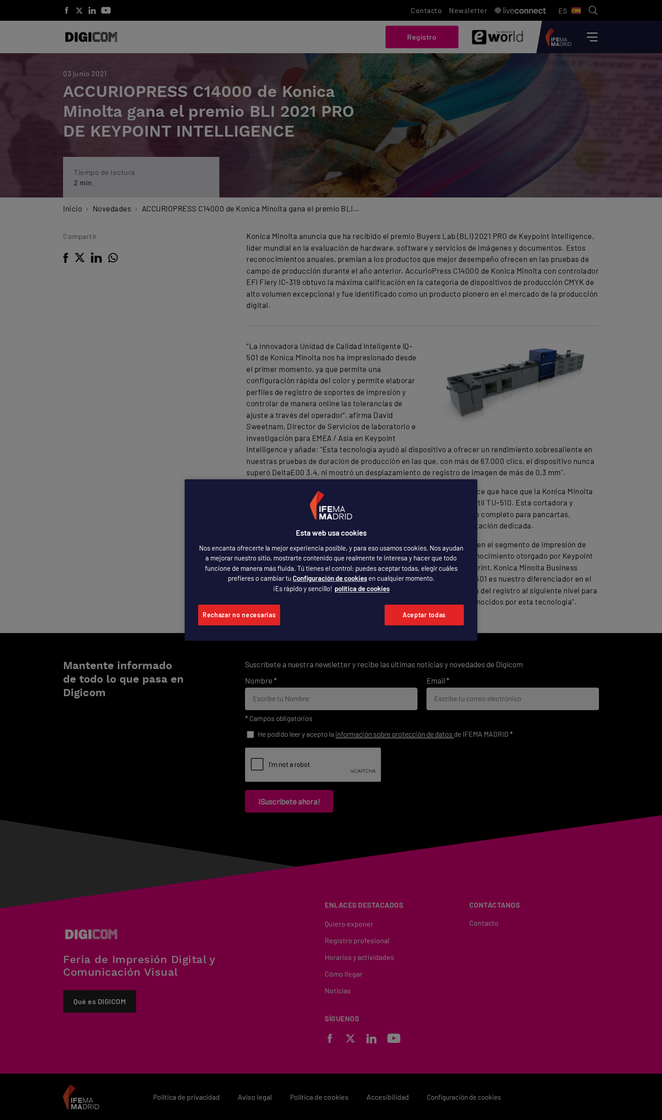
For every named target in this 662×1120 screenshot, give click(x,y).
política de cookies (362, 588)
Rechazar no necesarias (239, 615)
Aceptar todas (424, 615)
